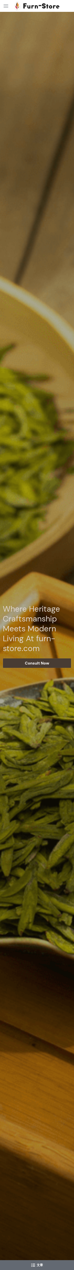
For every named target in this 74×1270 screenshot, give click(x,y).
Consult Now (37, 663)
